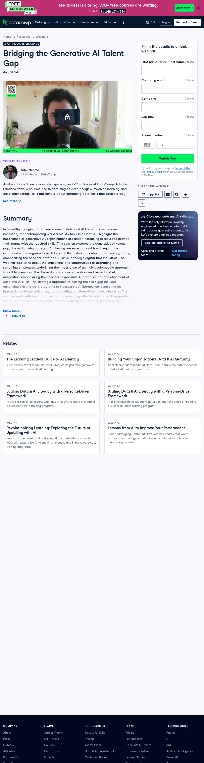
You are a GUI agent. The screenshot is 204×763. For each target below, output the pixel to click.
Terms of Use (182, 168)
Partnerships (11, 757)
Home (7, 36)
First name (154, 62)
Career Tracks (53, 732)
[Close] (198, 8)
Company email (167, 80)
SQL (169, 745)
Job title (167, 117)
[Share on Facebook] (176, 194)
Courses (49, 745)
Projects (49, 757)
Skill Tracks (51, 738)
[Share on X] (141, 203)
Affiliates (9, 751)
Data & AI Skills (95, 732)
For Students (134, 738)
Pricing (89, 738)
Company (167, 98)
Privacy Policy (154, 171)
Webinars (42, 36)
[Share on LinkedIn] (168, 194)
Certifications (53, 751)
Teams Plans (93, 745)
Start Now (183, 8)
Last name (181, 62)
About (7, 732)
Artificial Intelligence (179, 751)
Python (171, 732)
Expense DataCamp (139, 751)
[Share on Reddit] (185, 194)
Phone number (167, 135)
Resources (23, 36)
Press (6, 738)
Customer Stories (96, 757)
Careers (8, 745)
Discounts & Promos (138, 745)
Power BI (172, 757)
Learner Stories (135, 757)
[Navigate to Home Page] (17, 22)
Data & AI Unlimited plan (101, 751)
